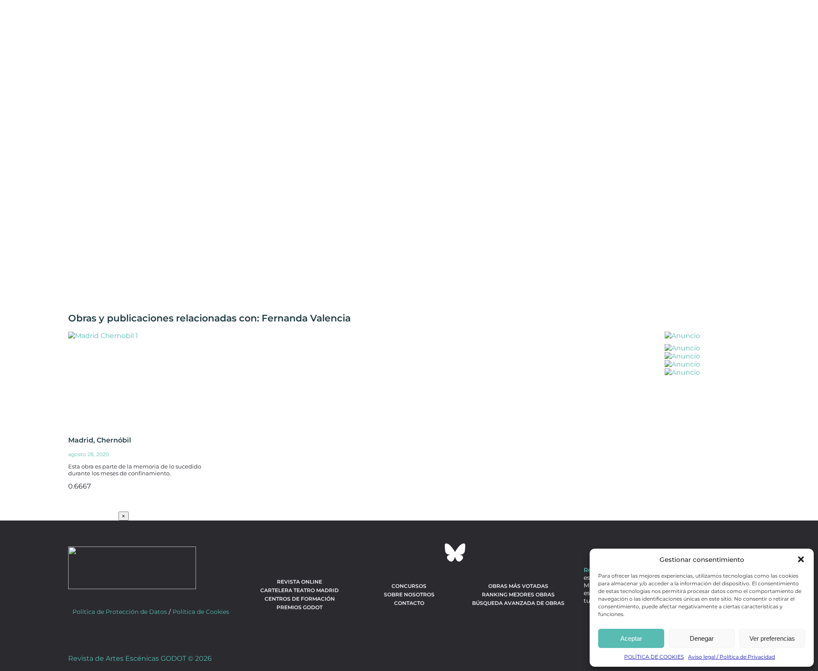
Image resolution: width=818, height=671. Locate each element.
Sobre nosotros (409, 594)
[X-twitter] (386, 552)
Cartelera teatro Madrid (299, 590)
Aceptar (631, 638)
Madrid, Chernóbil (99, 440)
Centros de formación (300, 599)
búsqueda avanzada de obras (518, 603)
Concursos (409, 586)
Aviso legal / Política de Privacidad (731, 657)
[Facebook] (363, 552)
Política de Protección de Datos (119, 612)
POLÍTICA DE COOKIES (654, 657)
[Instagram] (409, 552)
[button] (801, 559)
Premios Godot (300, 607)
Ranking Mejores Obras (518, 594)
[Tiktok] (432, 552)
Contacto (409, 603)
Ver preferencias (772, 638)
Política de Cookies (201, 612)
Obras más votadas (518, 586)
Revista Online (299, 581)
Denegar (702, 638)
